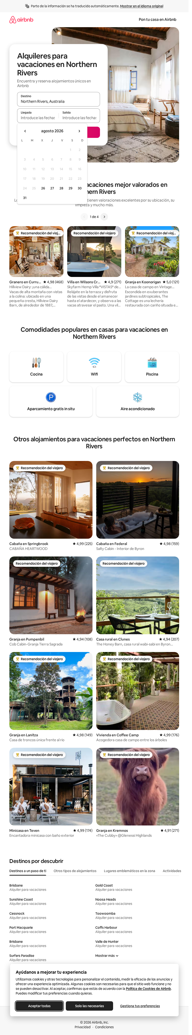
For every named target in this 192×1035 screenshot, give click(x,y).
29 (70, 188)
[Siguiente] (104, 217)
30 (80, 188)
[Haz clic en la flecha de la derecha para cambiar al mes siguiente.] (79, 131)
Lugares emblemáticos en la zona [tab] (129, 871)
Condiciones (104, 1027)
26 (43, 188)
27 (52, 188)
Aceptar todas (39, 1006)
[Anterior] (84, 217)
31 (24, 198)
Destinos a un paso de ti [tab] (27, 871)
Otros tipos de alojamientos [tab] (75, 871)
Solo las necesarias (89, 1006)
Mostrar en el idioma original (141, 6)
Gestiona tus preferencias (140, 1006)
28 (61, 188)
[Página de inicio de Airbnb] (21, 19)
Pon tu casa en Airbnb (157, 19)
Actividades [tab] (172, 871)
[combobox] (58, 101)
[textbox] (38, 118)
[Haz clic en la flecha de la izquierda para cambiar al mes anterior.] (25, 131)
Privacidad (83, 1027)
